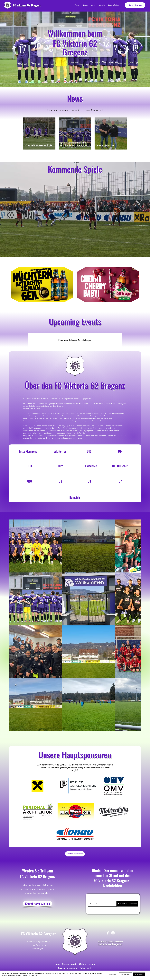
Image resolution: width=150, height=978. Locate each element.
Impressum (72, 968)
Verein (74, 964)
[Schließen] (147, 974)
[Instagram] (113, 933)
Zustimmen (139, 974)
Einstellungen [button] (112, 974)
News (58, 964)
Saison (65, 964)
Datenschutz (86, 968)
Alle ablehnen (125, 974)
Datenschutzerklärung (29, 975)
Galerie (82, 964)
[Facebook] (108, 933)
